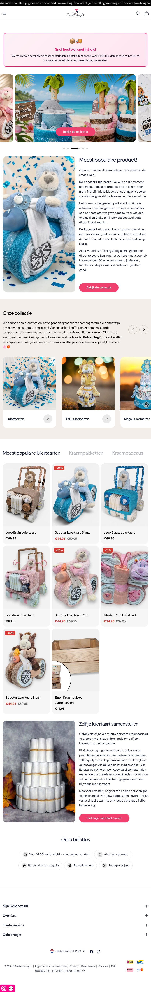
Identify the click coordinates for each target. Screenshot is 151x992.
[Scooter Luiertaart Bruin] (26, 660)
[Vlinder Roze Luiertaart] (124, 577)
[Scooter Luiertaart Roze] (75, 577)
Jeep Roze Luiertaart (20, 615)
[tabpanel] (75, 588)
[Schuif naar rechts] (143, 329)
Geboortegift (23, 966)
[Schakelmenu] (4, 13)
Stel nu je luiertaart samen (104, 818)
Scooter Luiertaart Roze (72, 615)
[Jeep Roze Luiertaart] (26, 577)
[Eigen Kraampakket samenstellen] (75, 660)
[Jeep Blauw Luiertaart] (124, 494)
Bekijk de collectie (75, 132)
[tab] (31, 453)
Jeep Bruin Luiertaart (21, 532)
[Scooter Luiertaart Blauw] (75, 494)
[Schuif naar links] (132, 329)
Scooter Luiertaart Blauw (72, 532)
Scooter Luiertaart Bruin (23, 697)
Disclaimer (88, 966)
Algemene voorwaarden (51, 966)
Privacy (74, 966)
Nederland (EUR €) (68, 951)
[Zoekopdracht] (138, 13)
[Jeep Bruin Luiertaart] (26, 494)
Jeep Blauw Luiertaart (119, 532)
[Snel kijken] (44, 471)
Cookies (103, 966)
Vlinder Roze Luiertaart (120, 615)
